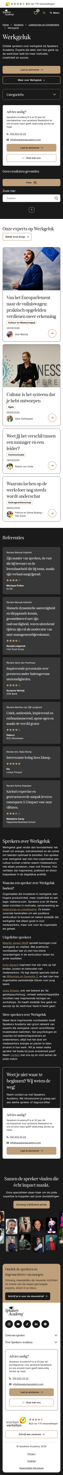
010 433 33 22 (18, 133)
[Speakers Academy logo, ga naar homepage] (8, 13)
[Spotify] (45, 1324)
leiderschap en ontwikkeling (20, 909)
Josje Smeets (11, 990)
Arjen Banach (11, 964)
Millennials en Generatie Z (22, 976)
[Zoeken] (56, 198)
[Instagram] (9, 1324)
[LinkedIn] (36, 1324)
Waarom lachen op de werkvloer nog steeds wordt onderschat (27, 489)
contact (15, 1055)
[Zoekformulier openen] (44, 13)
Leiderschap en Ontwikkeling (44, 24)
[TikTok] (27, 1324)
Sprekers (18, 24)
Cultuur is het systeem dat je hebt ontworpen (31, 397)
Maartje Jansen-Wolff (15, 943)
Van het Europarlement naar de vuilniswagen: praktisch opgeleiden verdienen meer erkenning (31, 306)
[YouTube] (18, 1324)
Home (6, 24)
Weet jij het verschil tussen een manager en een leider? (31, 442)
